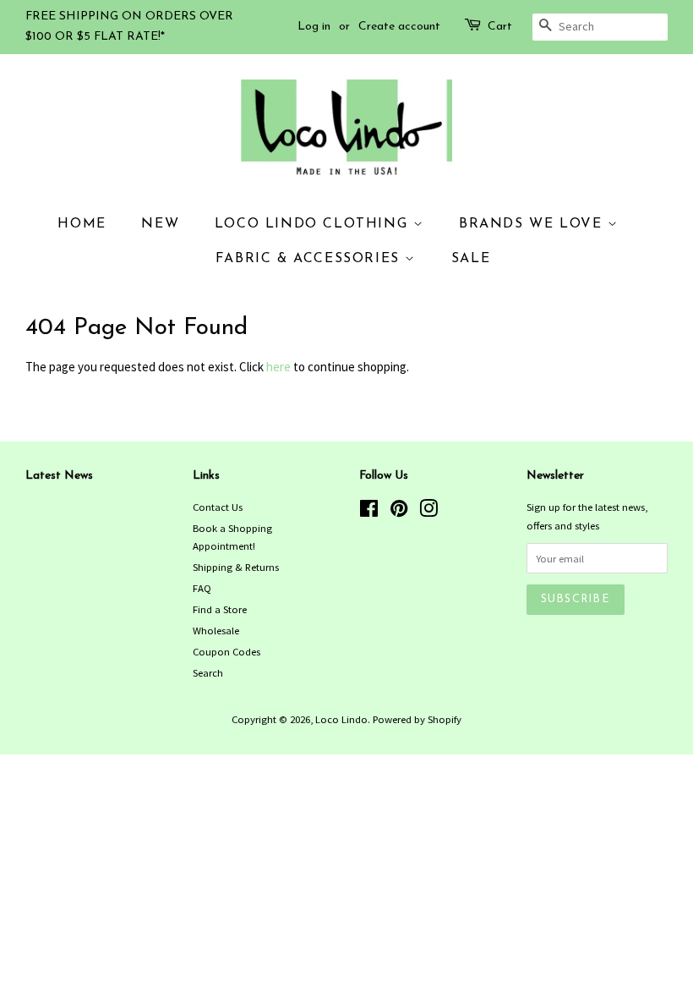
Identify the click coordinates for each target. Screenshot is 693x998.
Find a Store (220, 609)
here (278, 367)
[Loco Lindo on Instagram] (428, 511)
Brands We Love (533, 224)
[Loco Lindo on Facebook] (369, 511)
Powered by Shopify (417, 719)
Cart (500, 26)
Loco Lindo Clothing (314, 224)
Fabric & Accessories (311, 259)
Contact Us (218, 506)
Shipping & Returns (236, 566)
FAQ (202, 588)
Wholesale (216, 630)
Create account (399, 26)
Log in (313, 26)
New (160, 224)
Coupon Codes (226, 651)
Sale (470, 259)
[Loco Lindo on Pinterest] (399, 511)
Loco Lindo (341, 719)
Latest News (59, 475)
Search (208, 672)
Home (81, 224)
